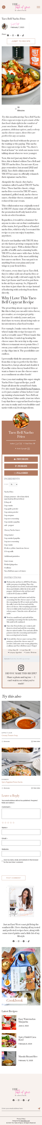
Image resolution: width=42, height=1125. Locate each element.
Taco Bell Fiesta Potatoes (28, 389)
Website (5, 849)
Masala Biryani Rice (28, 1056)
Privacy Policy (21, 1119)
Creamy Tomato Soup (10, 735)
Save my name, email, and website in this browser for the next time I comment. (21, 861)
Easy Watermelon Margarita (26, 1020)
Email (5, 838)
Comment (6, 807)
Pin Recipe (22, 466)
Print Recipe (22, 459)
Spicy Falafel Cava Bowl (27, 1038)
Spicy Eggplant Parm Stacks (12, 782)
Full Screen (22, 473)
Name (5, 827)
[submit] (39, 1108)
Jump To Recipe (21, 41)
